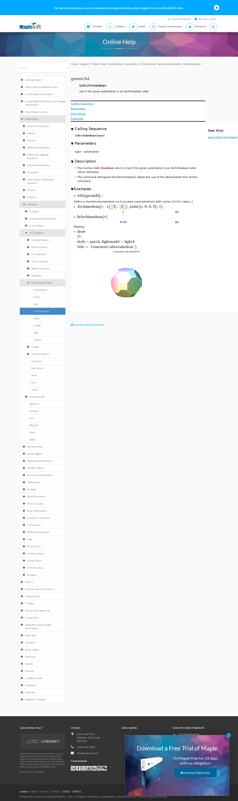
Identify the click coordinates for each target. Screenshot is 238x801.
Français (44, 791)
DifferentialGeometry (38, 532)
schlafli (37, 325)
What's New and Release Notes (41, 87)
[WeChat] (104, 768)
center (36, 296)
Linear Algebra (34, 453)
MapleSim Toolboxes (35, 699)
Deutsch (55, 791)
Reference (30, 656)
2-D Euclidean (36, 225)
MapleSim (30, 692)
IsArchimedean (41, 311)
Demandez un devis (207, 19)
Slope (32, 432)
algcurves (34, 403)
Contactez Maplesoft (181, 19)
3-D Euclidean (36, 232)
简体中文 (76, 791)
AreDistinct (37, 368)
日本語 (66, 791)
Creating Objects (40, 239)
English (33, 791)
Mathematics (32, 118)
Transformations (40, 353)
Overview (36, 361)
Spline (32, 439)
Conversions (34, 524)
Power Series (34, 546)
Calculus (31, 140)
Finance (31, 190)
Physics (29, 581)
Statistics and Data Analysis (39, 589)
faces (36, 304)
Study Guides (32, 649)
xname (34, 389)
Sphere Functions (40, 268)
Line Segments (38, 254)
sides (36, 332)
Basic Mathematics (37, 510)
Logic (29, 539)
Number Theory (35, 467)
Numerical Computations (40, 475)
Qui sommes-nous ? (31, 727)
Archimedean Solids (41, 282)
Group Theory (35, 560)
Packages (32, 489)
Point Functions (39, 247)
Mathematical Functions (39, 460)
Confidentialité (107, 796)
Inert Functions (35, 567)
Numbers (32, 574)
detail (34, 375)
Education (30, 642)
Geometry (32, 204)
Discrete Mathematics (38, 165)
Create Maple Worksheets (39, 94)
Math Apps (30, 635)
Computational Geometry (42, 218)
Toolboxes (30, 685)
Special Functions (36, 496)
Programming (32, 596)
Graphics (30, 603)
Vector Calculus (35, 503)
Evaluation (32, 172)
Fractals (31, 197)
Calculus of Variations (38, 517)
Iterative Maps (35, 446)
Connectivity (32, 617)
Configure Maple (33, 678)
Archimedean (40, 289)
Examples (34, 211)
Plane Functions (39, 261)
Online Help (99, 64)
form (33, 382)
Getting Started (33, 79)
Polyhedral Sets (37, 396)
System (29, 663)
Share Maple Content (36, 111)
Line (31, 418)
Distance (34, 410)
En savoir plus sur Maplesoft (32, 772)
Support (85, 64)
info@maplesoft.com (87, 753)
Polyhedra (36, 275)
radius (36, 318)
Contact (75, 727)
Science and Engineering (37, 610)
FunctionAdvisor (36, 553)
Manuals (29, 670)
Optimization (34, 482)
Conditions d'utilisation (87, 796)
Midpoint (34, 425)
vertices (37, 339)
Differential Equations (38, 147)
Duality (35, 346)
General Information (38, 126)
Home (74, 64)
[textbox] (90, 195)
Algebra (31, 133)
